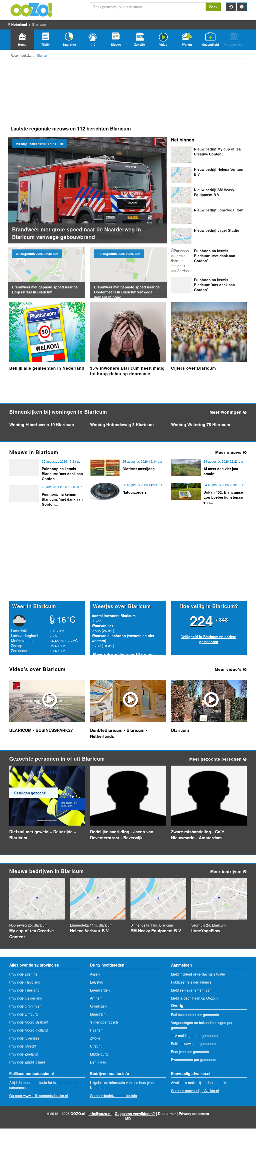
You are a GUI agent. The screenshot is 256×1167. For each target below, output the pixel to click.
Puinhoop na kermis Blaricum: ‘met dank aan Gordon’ (214, 255)
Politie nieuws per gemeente (193, 1043)
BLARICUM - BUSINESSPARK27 (41, 730)
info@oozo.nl (100, 1113)
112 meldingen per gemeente (194, 1035)
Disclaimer (167, 1113)
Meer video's (229, 669)
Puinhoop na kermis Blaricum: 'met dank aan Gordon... (62, 499)
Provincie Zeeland (23, 1054)
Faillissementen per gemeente (195, 1014)
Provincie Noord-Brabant (28, 1022)
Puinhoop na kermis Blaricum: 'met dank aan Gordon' (214, 284)
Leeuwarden (100, 990)
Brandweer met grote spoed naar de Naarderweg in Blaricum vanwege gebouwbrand (76, 232)
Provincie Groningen (25, 1006)
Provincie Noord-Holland (28, 1030)
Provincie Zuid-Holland (27, 1062)
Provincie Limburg (23, 1014)
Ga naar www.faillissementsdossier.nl (38, 1095)
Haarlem (97, 1030)
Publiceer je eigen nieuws (191, 982)
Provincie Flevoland (24, 982)
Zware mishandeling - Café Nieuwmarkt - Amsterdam (197, 835)
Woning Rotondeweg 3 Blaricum (122, 424)
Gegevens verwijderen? (135, 1113)
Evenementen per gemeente (193, 1059)
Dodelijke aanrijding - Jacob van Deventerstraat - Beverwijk (121, 835)
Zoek (213, 6)
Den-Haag (98, 1062)
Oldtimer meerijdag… (140, 468)
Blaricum (43, 55)
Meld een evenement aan (191, 990)
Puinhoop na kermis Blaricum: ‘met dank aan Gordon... (62, 473)
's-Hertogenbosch (104, 1022)
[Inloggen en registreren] (231, 6)
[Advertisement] (128, 562)
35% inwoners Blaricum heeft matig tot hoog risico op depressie (127, 370)
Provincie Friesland (24, 990)
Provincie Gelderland (25, 998)
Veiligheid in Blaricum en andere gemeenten (208, 639)
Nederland (19, 24)
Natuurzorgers (134, 492)
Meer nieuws (229, 452)
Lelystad (96, 982)
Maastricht (98, 1014)
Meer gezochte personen (216, 759)
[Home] (31, 9)
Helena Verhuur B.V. (90, 931)
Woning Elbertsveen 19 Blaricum (41, 424)
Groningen (98, 1006)
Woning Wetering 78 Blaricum (200, 424)
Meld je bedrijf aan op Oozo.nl (194, 998)
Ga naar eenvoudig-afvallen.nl (195, 1090)
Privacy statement (194, 1113)
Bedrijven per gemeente (190, 1051)
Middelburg (99, 1054)
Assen (95, 974)
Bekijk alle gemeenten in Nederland (46, 368)
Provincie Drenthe (23, 974)
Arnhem (96, 998)
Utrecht (96, 1046)
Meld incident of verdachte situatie (198, 974)
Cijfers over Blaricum (193, 368)
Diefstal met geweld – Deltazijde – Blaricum (42, 835)
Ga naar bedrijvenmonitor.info (113, 1095)
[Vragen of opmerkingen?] (242, 6)
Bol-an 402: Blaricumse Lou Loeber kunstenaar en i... (224, 497)
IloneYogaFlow (218, 209)
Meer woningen (226, 412)
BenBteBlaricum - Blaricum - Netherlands (118, 733)
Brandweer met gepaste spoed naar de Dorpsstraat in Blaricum (45, 289)
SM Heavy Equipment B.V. (214, 192)
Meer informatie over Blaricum (123, 654)
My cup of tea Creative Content (217, 151)
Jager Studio (216, 230)
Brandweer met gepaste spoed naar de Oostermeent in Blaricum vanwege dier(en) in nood (127, 291)
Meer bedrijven (226, 871)
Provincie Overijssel (24, 1038)
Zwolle (95, 1038)
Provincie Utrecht (22, 1046)
